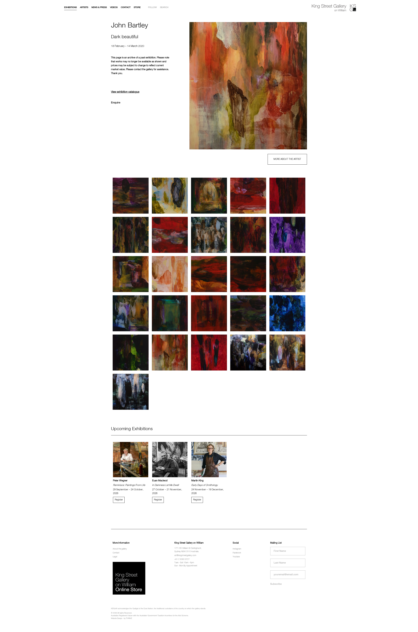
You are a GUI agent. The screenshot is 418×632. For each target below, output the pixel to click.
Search (164, 7)
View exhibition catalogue (125, 92)
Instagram (237, 549)
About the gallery (120, 549)
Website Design (116, 618)
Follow (152, 7)
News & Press (99, 7)
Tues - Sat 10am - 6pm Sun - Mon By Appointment (185, 564)
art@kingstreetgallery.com (185, 555)
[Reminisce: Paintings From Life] (130, 459)
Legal (115, 557)
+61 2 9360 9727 (182, 559)
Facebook (237, 553)
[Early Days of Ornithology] (209, 459)
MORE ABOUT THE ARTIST (287, 159)
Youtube (236, 557)
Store (137, 7)
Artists (84, 7)
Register (119, 500)
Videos (114, 7)
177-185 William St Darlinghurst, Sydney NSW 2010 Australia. (187, 549)
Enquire (115, 102)
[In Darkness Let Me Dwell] (169, 459)
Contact (125, 7)
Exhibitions (70, 7)
